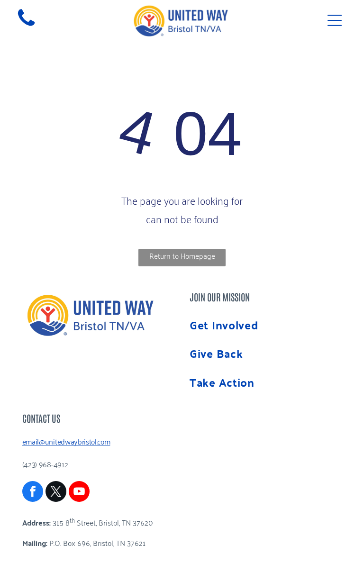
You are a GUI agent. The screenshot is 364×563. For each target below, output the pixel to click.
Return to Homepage (182, 255)
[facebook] (32, 492)
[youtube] (79, 492)
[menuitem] (266, 324)
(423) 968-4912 (45, 464)
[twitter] (56, 492)
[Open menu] (335, 20)
